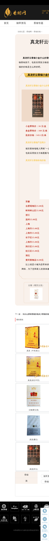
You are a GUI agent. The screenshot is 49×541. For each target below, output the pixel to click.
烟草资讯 (21, 23)
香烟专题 (38, 23)
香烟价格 (37, 32)
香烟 (26, 475)
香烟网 (29, 32)
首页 (6, 23)
